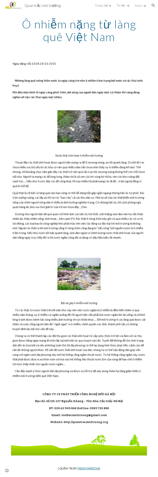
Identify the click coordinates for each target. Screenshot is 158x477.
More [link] (138, 5)
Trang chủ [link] (101, 5)
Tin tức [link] (121, 5)
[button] (153, 5)
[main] (79, 30)
